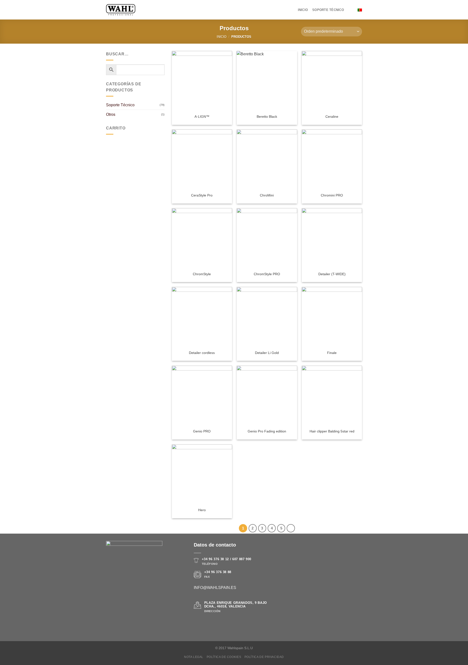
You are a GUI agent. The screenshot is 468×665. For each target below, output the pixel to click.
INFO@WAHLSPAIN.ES (215, 588)
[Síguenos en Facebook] (197, 623)
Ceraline (331, 116)
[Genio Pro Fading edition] (267, 396)
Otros (110, 114)
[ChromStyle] (202, 238)
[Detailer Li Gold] (267, 317)
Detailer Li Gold (267, 353)
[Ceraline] (332, 81)
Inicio (303, 10)
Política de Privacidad (264, 657)
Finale (332, 353)
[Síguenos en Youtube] (214, 623)
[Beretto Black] (267, 81)
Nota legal (193, 657)
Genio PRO (202, 431)
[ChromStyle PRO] (267, 238)
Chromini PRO (332, 195)
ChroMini (267, 195)
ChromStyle (202, 274)
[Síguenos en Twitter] (209, 623)
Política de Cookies (224, 657)
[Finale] (332, 317)
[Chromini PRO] (332, 159)
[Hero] (202, 474)
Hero (202, 510)
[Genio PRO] (202, 396)
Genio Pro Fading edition (267, 431)
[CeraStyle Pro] (202, 159)
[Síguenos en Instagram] (203, 623)
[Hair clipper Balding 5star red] (332, 396)
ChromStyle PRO (267, 274)
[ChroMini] (267, 159)
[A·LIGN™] (202, 81)
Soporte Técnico (328, 10)
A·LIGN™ (202, 116)
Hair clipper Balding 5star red (332, 431)
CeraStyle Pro (202, 195)
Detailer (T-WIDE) (332, 274)
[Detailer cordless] (202, 317)
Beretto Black (267, 116)
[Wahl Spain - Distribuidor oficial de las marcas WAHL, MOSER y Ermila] (120, 10)
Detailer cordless (202, 353)
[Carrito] (350, 10)
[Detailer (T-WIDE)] (332, 238)
